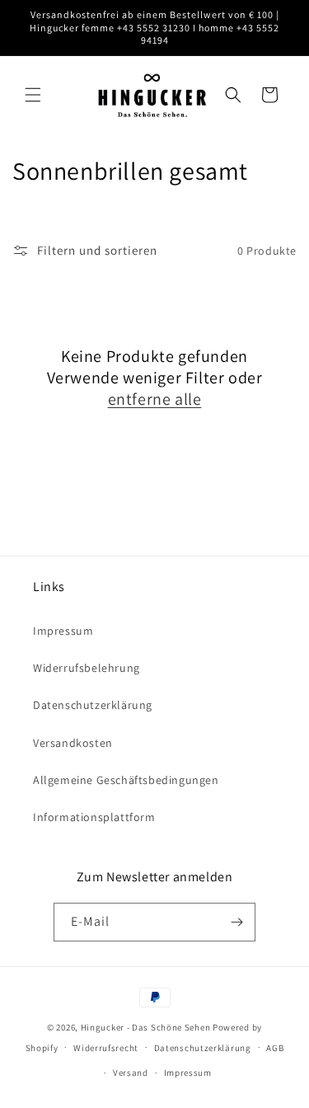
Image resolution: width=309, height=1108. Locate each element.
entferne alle (155, 399)
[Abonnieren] (236, 922)
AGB (274, 1048)
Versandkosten (73, 742)
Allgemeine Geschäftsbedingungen (126, 779)
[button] (33, 95)
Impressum (63, 630)
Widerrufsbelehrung (86, 667)
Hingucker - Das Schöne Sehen (146, 1027)
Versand (130, 1072)
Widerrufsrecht (105, 1048)
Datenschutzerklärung (92, 704)
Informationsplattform (94, 817)
